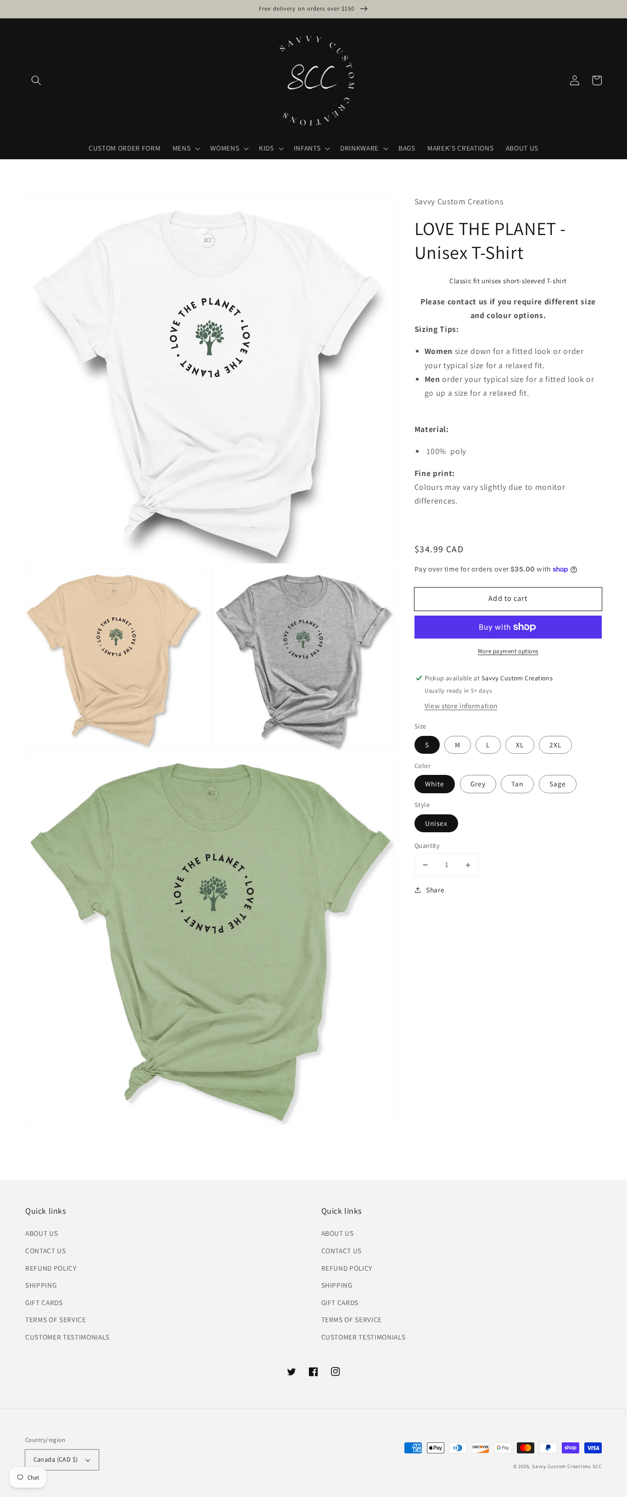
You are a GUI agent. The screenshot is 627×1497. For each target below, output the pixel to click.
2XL (555, 744)
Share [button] (435, 890)
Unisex (436, 823)
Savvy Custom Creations (562, 1466)
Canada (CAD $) (56, 1459)
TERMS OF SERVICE (55, 1319)
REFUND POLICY (51, 1268)
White (435, 784)
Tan (517, 784)
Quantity (427, 845)
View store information (461, 705)
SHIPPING (40, 1285)
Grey (478, 784)
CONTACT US (45, 1250)
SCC (597, 1466)
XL (520, 744)
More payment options (508, 651)
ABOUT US (41, 1233)
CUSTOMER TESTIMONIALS (67, 1336)
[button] (36, 80)
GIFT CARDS (44, 1302)
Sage (557, 784)
